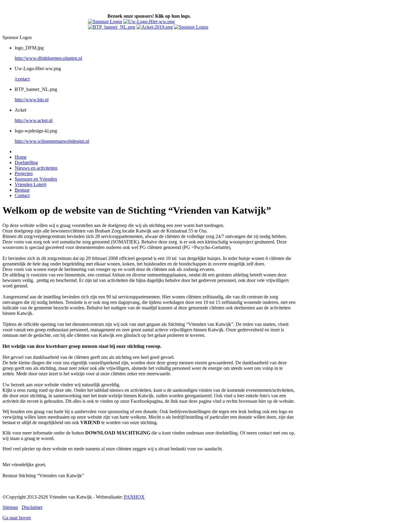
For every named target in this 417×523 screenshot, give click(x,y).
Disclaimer (32, 507)
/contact (22, 78)
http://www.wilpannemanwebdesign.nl (52, 141)
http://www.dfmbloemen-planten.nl (48, 58)
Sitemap (10, 507)
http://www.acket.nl (34, 120)
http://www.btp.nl (32, 99)
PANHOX (134, 497)
